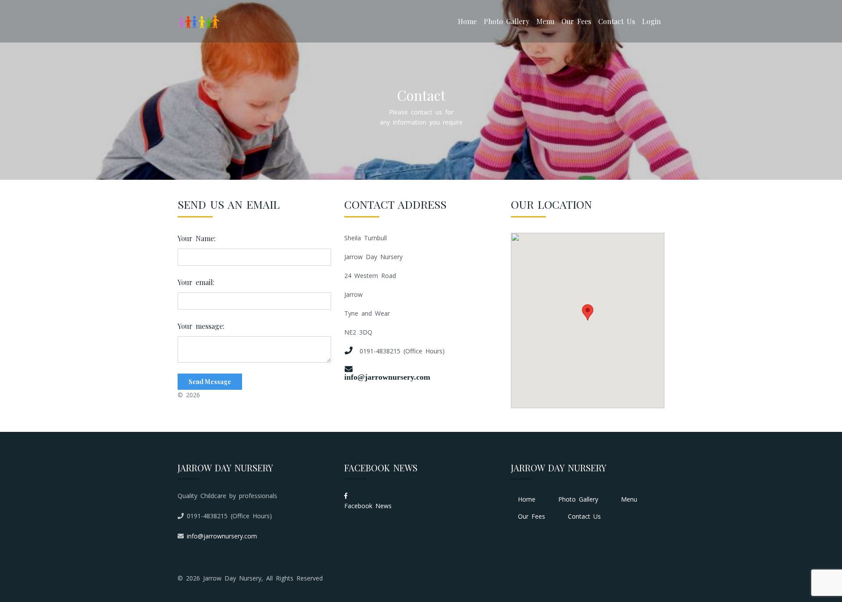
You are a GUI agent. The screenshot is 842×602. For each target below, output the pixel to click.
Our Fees (576, 21)
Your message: (201, 326)
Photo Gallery (506, 21)
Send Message (210, 382)
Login (651, 21)
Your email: (196, 282)
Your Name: (197, 238)
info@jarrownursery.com (387, 377)
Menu (545, 21)
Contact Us (616, 21)
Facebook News (368, 506)
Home (467, 21)
